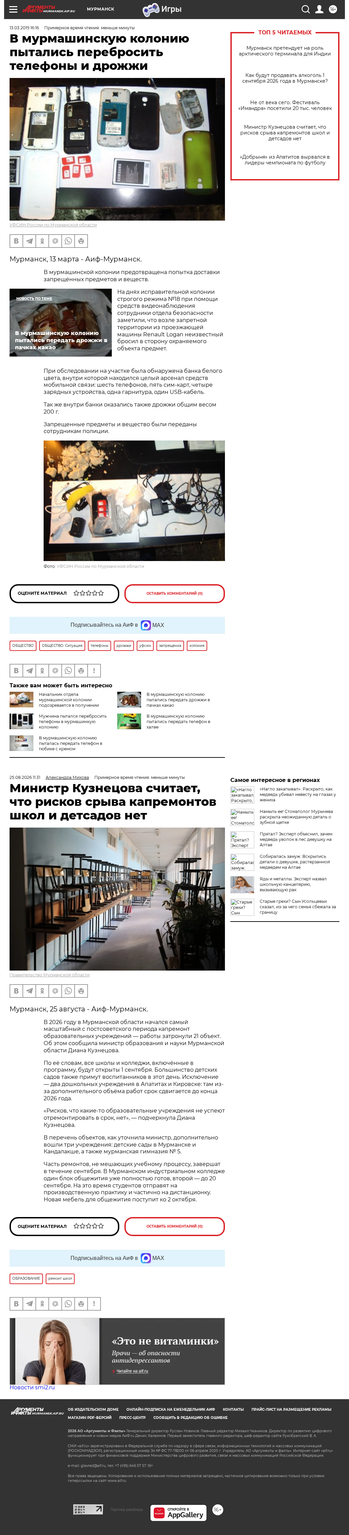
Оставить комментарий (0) (175, 593)
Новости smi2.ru (32, 1387)
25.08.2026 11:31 (25, 777)
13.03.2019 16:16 (24, 27)
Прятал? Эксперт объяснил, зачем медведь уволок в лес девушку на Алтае (296, 839)
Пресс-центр (132, 1418)
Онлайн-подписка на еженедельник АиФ (170, 1409)
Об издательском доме (93, 1409)
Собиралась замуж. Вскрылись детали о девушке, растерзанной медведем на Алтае (295, 862)
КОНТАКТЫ (233, 1409)
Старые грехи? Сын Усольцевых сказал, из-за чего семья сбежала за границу (298, 907)
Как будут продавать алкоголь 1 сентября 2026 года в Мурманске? (285, 78)
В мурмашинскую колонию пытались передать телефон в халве (178, 722)
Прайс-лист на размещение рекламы (291, 1409)
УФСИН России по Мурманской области (53, 224)
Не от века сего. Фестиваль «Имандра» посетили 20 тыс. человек (285, 105)
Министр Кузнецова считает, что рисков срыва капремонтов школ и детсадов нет (285, 133)
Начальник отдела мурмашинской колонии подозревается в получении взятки (54, 702)
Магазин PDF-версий (89, 1418)
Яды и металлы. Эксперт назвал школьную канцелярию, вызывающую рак (293, 884)
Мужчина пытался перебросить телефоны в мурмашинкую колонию (73, 722)
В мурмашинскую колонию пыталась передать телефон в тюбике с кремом (70, 743)
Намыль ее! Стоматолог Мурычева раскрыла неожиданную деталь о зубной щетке (296, 817)
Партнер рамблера (126, 1509)
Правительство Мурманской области (50, 974)
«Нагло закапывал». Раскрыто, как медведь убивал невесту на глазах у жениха (298, 794)
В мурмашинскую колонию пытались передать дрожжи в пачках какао (178, 700)
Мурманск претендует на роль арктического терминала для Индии (285, 51)
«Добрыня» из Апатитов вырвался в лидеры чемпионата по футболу (285, 160)
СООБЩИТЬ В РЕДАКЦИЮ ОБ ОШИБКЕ (190, 1418)
